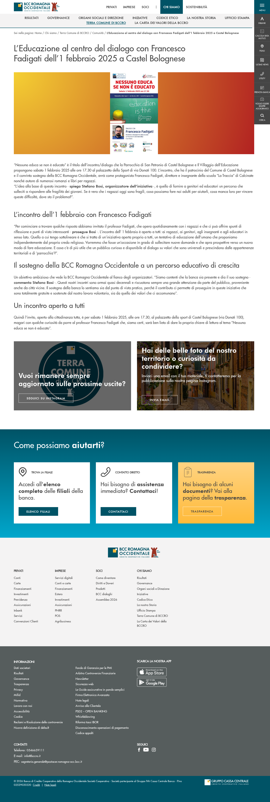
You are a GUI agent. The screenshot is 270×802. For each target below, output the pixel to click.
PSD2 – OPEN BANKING (103, 711)
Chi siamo (51, 33)
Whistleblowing (100, 716)
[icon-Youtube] (146, 750)
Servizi (18, 615)
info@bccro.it (32, 756)
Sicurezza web (84, 684)
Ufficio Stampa (146, 610)
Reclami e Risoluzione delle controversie (38, 722)
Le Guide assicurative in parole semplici (100, 689)
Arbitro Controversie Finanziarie (103, 673)
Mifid (17, 695)
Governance (144, 583)
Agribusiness (63, 621)
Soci (99, 570)
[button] (262, 7)
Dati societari (22, 668)
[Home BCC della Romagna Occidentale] (36, 7)
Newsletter (97, 678)
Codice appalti (84, 733)
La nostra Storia (146, 605)
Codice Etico (145, 599)
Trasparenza (21, 684)
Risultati (142, 578)
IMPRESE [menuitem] (129, 7)
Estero (58, 594)
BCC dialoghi (104, 594)
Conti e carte (63, 583)
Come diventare (105, 578)
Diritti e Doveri (105, 583)
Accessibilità (21, 711)
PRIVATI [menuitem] (111, 7)
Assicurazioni (22, 605)
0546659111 (35, 750)
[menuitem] (31, 18)
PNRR (58, 610)
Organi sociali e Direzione (153, 588)
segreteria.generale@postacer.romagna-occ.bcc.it (51, 761)
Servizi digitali (64, 578)
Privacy (18, 689)
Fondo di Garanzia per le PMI (103, 668)
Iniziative (142, 594)
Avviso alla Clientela (88, 706)
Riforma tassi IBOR (87, 722)
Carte (17, 583)
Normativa (20, 700)
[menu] (156, 7)
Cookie (18, 716)
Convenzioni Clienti (26, 621)
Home (38, 33)
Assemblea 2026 (106, 599)
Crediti (36, 785)
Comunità (98, 33)
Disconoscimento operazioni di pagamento (102, 727)
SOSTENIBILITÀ (196, 7)
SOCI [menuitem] (145, 7)
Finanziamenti (22, 588)
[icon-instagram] (154, 750)
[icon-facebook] (139, 750)
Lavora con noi (23, 706)
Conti (17, 578)
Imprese (60, 570)
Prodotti (100, 588)
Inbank (18, 610)
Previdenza (20, 599)
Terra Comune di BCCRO (74, 33)
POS (57, 615)
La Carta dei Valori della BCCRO (151, 623)
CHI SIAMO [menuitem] (171, 7)
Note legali (82, 700)
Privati (18, 570)
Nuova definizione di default (31, 727)
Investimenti (21, 594)
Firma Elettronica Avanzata (92, 695)
